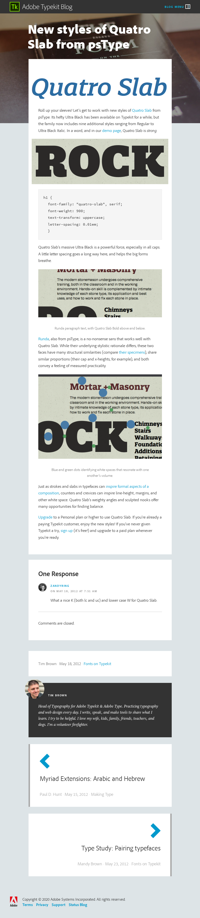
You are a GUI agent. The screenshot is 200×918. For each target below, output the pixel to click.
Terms (27, 904)
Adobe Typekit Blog (41, 6)
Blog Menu (174, 6)
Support (58, 904)
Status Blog (78, 904)
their (123, 352)
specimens (136, 352)
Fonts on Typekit (97, 663)
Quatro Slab (142, 110)
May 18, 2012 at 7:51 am (76, 591)
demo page (111, 130)
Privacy (42, 904)
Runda (43, 338)
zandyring (60, 586)
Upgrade (45, 516)
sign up (67, 530)
